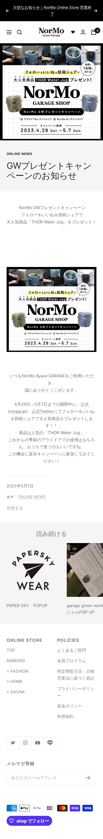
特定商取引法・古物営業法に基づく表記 (75, 668)
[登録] (88, 771)
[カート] (93, 25)
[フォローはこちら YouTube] (37, 736)
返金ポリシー (69, 699)
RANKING (16, 654)
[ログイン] (82, 25)
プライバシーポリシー (75, 685)
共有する (15, 501)
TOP (11, 643)
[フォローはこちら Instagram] (25, 736)
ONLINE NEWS (19, 147)
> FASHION (17, 664)
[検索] (19, 25)
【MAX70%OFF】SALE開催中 (52, 8)
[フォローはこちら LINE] (50, 736)
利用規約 (65, 709)
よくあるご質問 (71, 643)
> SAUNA (16, 685)
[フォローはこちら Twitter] (13, 736)
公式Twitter (43, 404)
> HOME (15, 675)
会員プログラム (71, 654)
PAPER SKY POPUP (27, 599)
